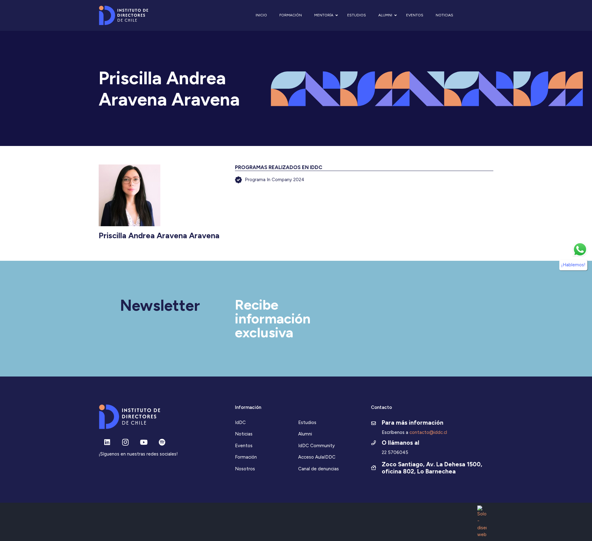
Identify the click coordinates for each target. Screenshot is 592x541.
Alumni (305, 434)
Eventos (244, 445)
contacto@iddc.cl (428, 432)
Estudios (307, 422)
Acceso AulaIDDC (316, 457)
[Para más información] (376, 423)
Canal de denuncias (318, 469)
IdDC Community (316, 445)
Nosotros (245, 469)
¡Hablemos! (573, 265)
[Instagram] (125, 442)
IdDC (240, 422)
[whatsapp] (580, 249)
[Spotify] (162, 442)
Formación (246, 457)
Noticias (244, 434)
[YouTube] (143, 442)
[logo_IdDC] (123, 16)
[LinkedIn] (107, 442)
